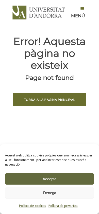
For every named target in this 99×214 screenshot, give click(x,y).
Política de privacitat (63, 206)
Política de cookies (32, 206)
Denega (49, 193)
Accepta (49, 179)
